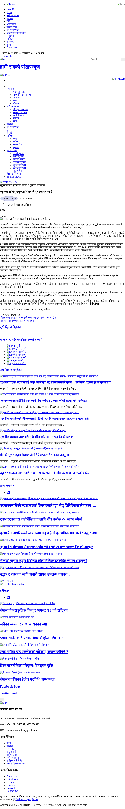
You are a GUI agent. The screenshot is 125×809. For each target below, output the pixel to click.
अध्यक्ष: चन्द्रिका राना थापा (97, 796)
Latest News (13, 779)
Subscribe (7, 56)
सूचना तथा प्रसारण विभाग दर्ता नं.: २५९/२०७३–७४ (24, 796)
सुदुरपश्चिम (18, 170)
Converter (12, 788)
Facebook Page (10, 686)
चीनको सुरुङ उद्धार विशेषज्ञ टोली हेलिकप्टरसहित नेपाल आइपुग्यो (34, 455)
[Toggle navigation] (9, 75)
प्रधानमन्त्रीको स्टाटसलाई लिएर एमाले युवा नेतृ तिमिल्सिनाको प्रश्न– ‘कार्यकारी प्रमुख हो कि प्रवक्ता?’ (55, 382)
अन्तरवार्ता (11, 24)
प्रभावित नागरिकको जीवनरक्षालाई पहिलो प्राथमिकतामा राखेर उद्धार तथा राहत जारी (44, 418)
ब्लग (8, 21)
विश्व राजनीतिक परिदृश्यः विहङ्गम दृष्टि (26, 665)
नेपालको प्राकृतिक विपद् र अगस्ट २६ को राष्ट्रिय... (35, 610)
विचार (9, 12)
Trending (11, 782)
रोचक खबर (12, 47)
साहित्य (10, 38)
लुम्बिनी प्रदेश (19, 165)
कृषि (15, 121)
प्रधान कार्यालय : (8, 718)
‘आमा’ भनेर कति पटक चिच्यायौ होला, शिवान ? (31, 638)
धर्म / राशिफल (13, 30)
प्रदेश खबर (12, 27)
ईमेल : (3, 730)
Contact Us (12, 790)
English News (14, 176)
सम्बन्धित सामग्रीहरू (11, 369)
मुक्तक (16, 147)
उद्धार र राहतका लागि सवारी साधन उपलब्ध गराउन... (35, 574)
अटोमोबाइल (18, 115)
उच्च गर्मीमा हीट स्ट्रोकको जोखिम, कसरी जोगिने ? (34, 652)
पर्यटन (16, 118)
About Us (12, 776)
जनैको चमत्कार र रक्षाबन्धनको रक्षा (23, 624)
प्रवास (10, 18)
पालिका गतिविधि (14, 760)
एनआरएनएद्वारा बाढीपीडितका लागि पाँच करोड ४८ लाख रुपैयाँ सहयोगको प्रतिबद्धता (44, 400)
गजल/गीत (17, 144)
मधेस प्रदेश (18, 156)
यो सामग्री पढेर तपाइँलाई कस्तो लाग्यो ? (21, 339)
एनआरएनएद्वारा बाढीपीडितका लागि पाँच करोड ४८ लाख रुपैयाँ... (42, 519)
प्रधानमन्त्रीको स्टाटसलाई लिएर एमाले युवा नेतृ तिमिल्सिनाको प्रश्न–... (48, 505)
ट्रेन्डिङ (4, 590)
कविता (16, 141)
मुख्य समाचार (19, 91)
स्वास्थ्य (10, 35)
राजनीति (10, 9)
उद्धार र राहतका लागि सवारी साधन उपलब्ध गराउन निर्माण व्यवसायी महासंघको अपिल (44, 473)
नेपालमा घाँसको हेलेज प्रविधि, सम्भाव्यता (27, 679)
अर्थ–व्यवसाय (13, 15)
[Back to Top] (2, 699)
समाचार (10, 89)
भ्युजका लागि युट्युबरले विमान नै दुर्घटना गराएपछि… (23, 185)
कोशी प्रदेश (18, 153)
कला (9, 44)
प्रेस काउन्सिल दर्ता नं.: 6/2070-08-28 (66, 796)
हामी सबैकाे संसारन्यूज (20, 67)
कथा (15, 138)
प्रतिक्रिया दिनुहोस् (10, 327)
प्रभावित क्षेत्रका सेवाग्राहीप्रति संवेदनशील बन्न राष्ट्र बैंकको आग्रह (36, 436)
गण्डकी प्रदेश (19, 162)
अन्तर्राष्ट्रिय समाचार (16, 33)
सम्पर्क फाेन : (6, 724)
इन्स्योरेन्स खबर (20, 112)
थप (8, 492)
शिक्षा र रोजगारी (14, 173)
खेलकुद (10, 41)
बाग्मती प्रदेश (19, 159)
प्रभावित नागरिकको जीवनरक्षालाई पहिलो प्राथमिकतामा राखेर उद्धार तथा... (50, 533)
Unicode (11, 785)
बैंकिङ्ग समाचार (20, 109)
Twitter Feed (8, 693)
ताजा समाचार (7, 485)
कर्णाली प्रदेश (19, 168)
